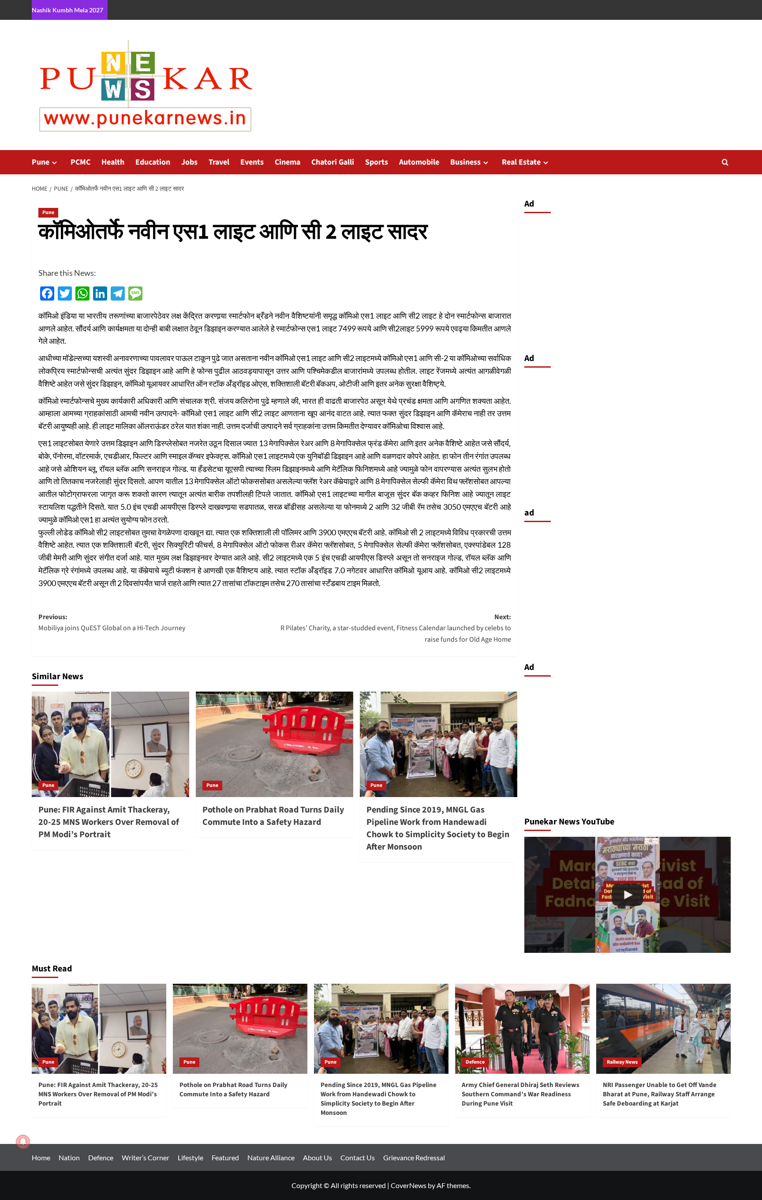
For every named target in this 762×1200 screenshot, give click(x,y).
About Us (317, 1157)
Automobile (419, 162)
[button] (725, 162)
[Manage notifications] (23, 1142)
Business (465, 162)
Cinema (287, 162)
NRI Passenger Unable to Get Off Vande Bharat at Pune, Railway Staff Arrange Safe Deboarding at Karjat (660, 1094)
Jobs (189, 162)
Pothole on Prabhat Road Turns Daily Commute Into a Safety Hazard (273, 816)
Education (152, 162)
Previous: (111, 622)
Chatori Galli (332, 162)
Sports (376, 162)
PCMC (80, 162)
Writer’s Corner (145, 1157)
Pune (40, 162)
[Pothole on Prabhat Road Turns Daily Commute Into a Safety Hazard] (274, 744)
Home (41, 1157)
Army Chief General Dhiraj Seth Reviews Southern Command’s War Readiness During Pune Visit (520, 1094)
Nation (69, 1157)
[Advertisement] (627, 280)
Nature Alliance (271, 1157)
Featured (225, 1157)
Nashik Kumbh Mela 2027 (67, 10)
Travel (219, 162)
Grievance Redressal (414, 1157)
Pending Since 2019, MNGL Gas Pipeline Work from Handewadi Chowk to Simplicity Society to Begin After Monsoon (437, 828)
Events (252, 162)
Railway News (622, 1062)
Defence (475, 1062)
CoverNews (408, 1185)
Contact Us (357, 1157)
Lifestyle (190, 1157)
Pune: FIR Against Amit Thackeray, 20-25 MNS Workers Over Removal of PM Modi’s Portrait (108, 822)
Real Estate (521, 162)
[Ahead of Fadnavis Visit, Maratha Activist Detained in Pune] (627, 895)
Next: (395, 628)
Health (112, 162)
